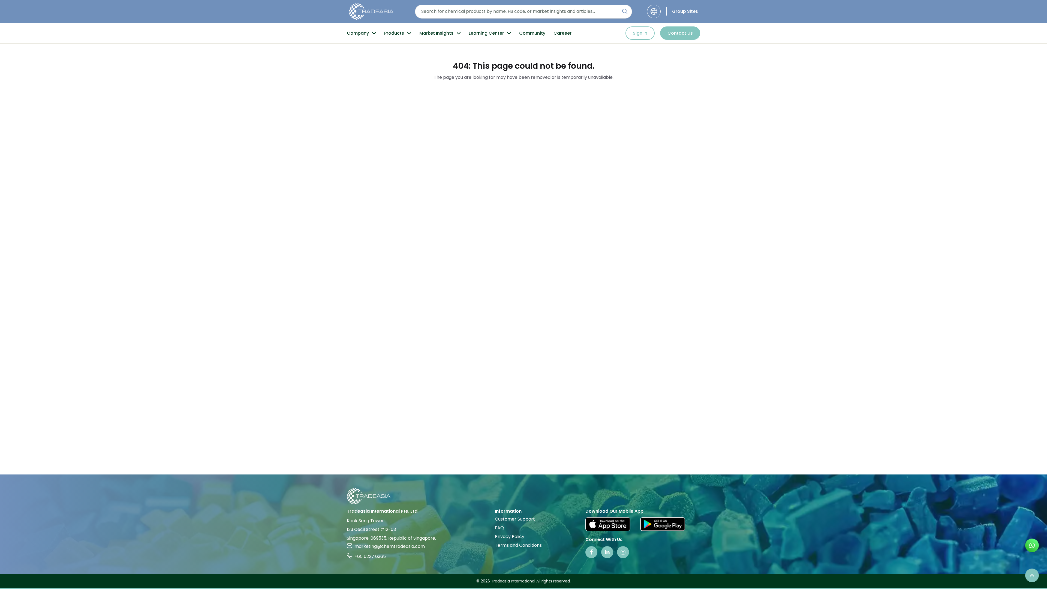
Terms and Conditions (518, 545)
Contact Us (680, 33)
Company (358, 33)
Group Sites (685, 11)
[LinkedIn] (607, 552)
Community (532, 33)
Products (394, 33)
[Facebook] (591, 552)
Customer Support (515, 519)
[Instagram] (623, 552)
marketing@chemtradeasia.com (389, 546)
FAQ (499, 528)
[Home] (523, 496)
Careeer (562, 33)
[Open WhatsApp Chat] (1032, 545)
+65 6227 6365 (370, 556)
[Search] (625, 11)
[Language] (654, 11)
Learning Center (486, 33)
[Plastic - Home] (371, 11)
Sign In (640, 33)
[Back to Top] (1032, 575)
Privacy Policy (509, 536)
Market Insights (436, 33)
